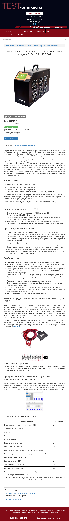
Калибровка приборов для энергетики (48, 512)
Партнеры (21, 35)
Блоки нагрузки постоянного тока (46, 46)
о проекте (10, 35)
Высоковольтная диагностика (29, 510)
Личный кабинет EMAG (34, 17)
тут (11, 204)
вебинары (51, 31)
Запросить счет (11, 138)
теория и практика (24, 31)
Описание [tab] (8, 146)
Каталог (9, 31)
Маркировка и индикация (29, 512)
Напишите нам (34, 13)
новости (40, 31)
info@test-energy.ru (34, 22)
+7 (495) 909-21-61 (34, 19)
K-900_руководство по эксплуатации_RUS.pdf (21, 493)
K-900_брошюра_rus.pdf (14, 499)
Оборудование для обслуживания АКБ (18, 46)
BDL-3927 (16, 327)
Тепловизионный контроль (13, 510)
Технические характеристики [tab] (25, 146)
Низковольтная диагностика (46, 510)
